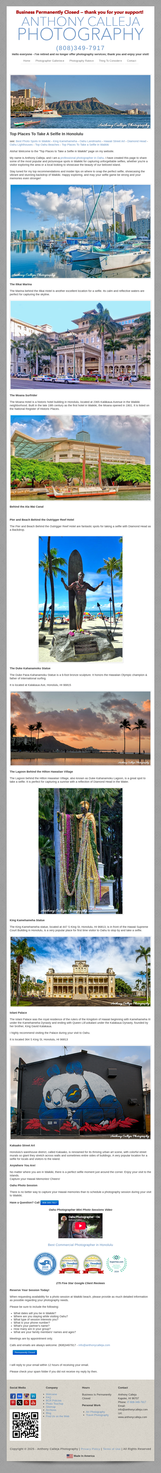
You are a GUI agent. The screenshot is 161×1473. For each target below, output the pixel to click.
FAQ (48, 1397)
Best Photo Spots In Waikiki (33, 141)
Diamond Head (136, 141)
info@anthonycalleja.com (94, 1345)
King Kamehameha (65, 141)
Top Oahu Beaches (47, 144)
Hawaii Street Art (114, 141)
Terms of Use (112, 1449)
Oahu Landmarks (90, 141)
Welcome (51, 1394)
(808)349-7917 (80, 48)
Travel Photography (97, 1415)
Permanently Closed (25, 1352)
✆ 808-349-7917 (136, 1402)
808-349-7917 (49, 1202)
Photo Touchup (54, 1403)
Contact (131, 60)
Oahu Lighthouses (21, 144)
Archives (51, 1410)
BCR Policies (53, 1400)
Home (26, 60)
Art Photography (95, 1411)
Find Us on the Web (57, 1416)
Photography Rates (80, 60)
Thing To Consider (109, 60)
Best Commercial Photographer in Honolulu (80, 1245)
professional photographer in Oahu (82, 157)
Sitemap (51, 1406)
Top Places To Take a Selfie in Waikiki (85, 144)
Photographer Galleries (49, 60)
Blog (48, 1413)
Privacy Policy (90, 1449)
